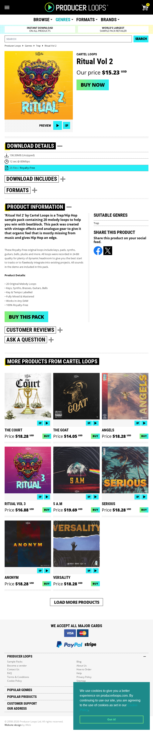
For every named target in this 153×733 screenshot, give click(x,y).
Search (141, 39)
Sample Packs (15, 661)
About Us (81, 665)
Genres (63, 19)
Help (79, 673)
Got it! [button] (111, 719)
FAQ (9, 673)
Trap (96, 223)
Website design (13, 725)
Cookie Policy (14, 680)
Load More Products (76, 602)
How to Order (83, 669)
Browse (41, 19)
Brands (109, 19)
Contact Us (13, 669)
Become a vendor (17, 665)
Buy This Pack (26, 316)
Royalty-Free (27, 168)
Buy (47, 436)
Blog (78, 661)
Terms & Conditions (18, 677)
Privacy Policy (83, 677)
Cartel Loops (86, 54)
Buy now (93, 84)
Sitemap (81, 680)
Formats (85, 19)
